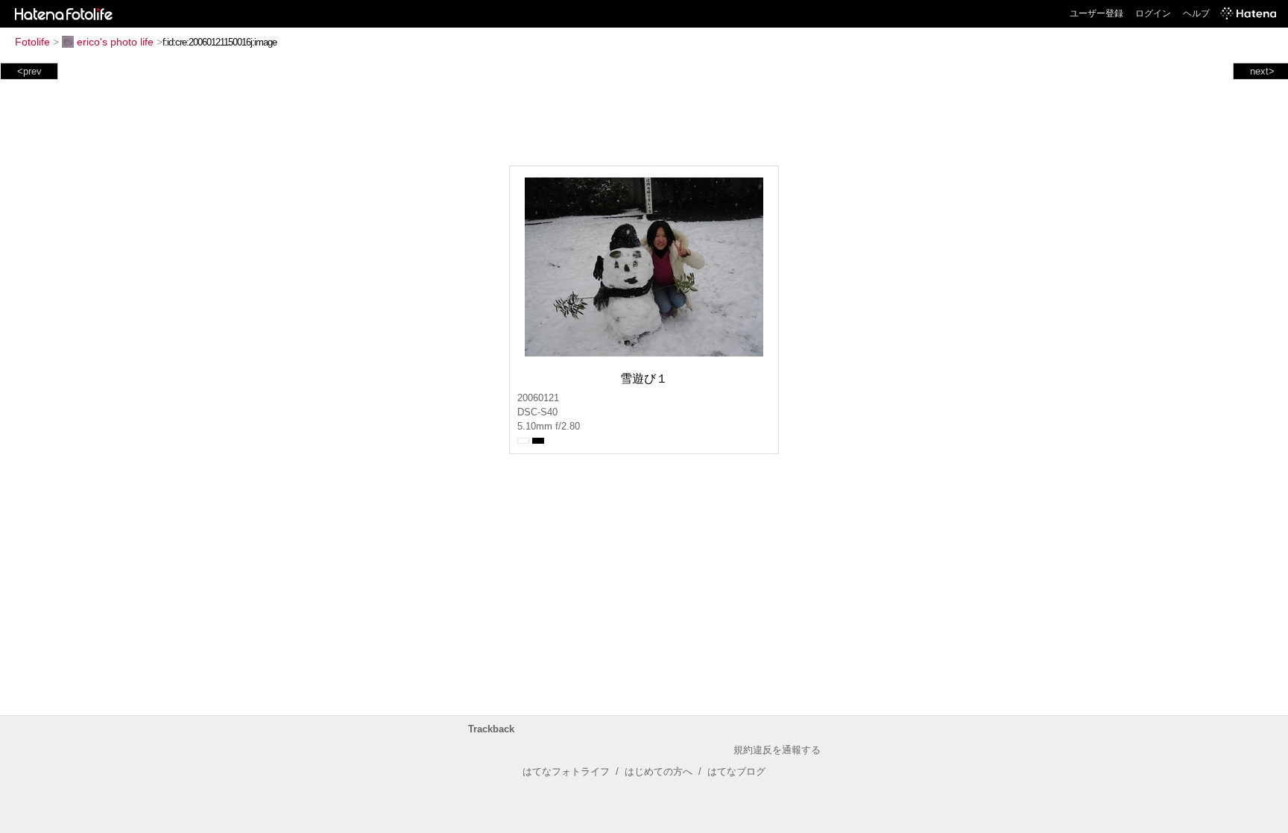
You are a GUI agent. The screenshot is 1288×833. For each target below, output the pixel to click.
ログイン (1153, 13)
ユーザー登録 (1096, 13)
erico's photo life (115, 42)
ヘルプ (1196, 13)
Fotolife (32, 42)
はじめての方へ (658, 771)
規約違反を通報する (777, 749)
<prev (29, 71)
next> (1262, 71)
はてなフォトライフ (566, 771)
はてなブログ (736, 771)
